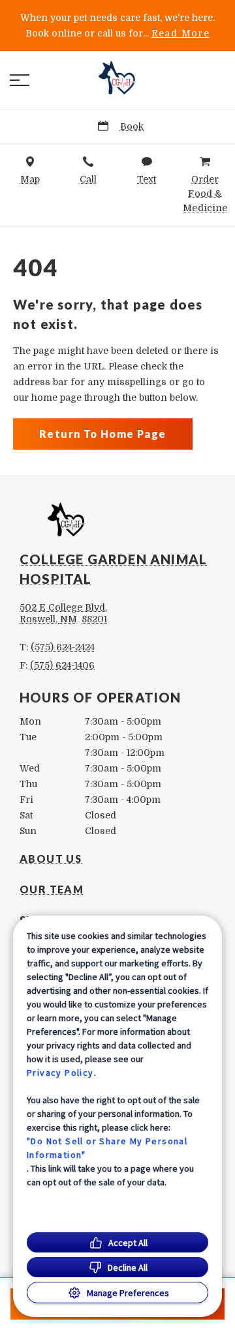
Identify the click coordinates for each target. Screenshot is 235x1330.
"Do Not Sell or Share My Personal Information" (107, 1148)
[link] (117, 77)
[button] (19, 80)
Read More (180, 33)
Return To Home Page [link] (102, 433)
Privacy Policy (60, 1072)
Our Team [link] (52, 889)
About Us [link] (51, 859)
